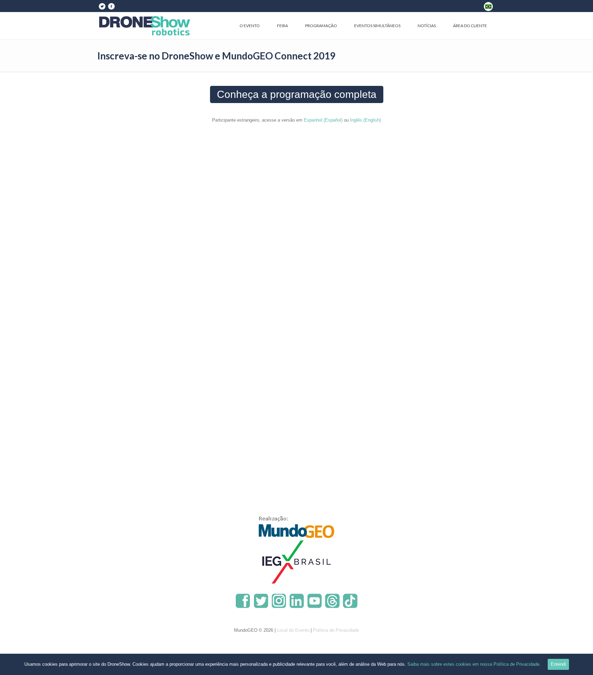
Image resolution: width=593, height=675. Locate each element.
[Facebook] (111, 6)
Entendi (558, 664)
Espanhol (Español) (323, 120)
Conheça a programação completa (296, 94)
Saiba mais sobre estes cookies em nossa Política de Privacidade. (474, 664)
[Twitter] (101, 6)
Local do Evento (293, 630)
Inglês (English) (365, 120)
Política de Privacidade (336, 630)
